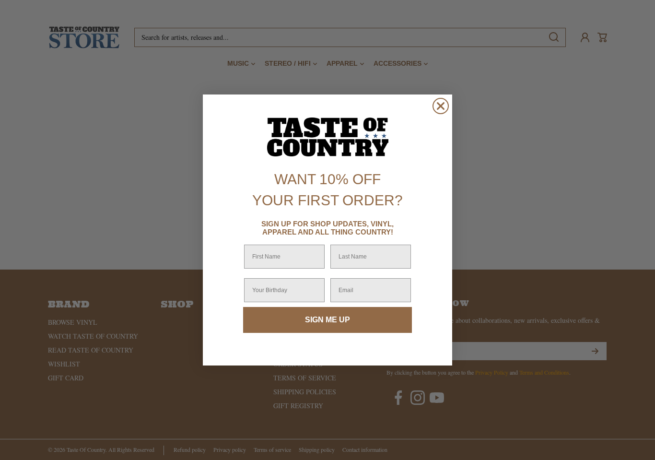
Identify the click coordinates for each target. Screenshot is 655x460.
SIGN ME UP (327, 320)
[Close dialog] (440, 106)
